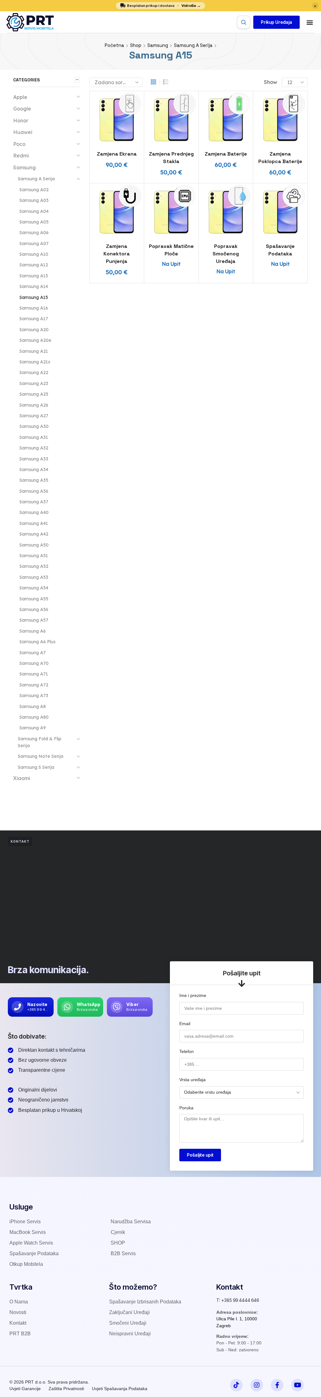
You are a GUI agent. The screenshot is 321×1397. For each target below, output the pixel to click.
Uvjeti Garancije (25, 1388)
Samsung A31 (33, 437)
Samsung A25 (33, 394)
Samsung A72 (33, 685)
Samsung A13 (33, 276)
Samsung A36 (33, 491)
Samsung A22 (33, 372)
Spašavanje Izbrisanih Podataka (145, 1301)
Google (22, 108)
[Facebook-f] (277, 1385)
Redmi (21, 155)
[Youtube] (297, 1385)
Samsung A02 (34, 190)
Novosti (17, 1312)
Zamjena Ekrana (117, 154)
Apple (20, 97)
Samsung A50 (34, 545)
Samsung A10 (33, 254)
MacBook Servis (27, 1232)
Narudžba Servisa (131, 1221)
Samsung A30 (34, 426)
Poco (19, 144)
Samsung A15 (33, 297)
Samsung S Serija (36, 767)
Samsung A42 (33, 534)
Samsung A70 (34, 663)
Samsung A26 (33, 405)
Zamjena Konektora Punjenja (116, 254)
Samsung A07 (34, 243)
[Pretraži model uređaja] (243, 22)
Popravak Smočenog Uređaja (226, 254)
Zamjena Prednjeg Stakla (171, 158)
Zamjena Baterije (226, 154)
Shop (135, 45)
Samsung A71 (33, 674)
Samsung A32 (33, 448)
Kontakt (17, 1323)
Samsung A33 (33, 459)
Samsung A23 (33, 383)
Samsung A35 (33, 480)
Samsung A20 (34, 329)
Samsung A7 (32, 652)
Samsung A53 (33, 577)
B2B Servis (123, 1253)
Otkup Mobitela (26, 1264)
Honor (20, 120)
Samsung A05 (34, 222)
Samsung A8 (32, 706)
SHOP (118, 1242)
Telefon (186, 1051)
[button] (276, 22)
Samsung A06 (34, 232)
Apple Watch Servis (31, 1242)
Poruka (186, 1107)
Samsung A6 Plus (37, 642)
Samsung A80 (34, 717)
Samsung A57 (33, 620)
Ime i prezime (192, 995)
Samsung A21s (34, 362)
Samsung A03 (34, 200)
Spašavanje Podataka (280, 250)
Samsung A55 (33, 599)
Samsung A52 (33, 566)
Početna (114, 45)
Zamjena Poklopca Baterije (280, 158)
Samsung (157, 45)
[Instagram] (256, 1385)
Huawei (22, 132)
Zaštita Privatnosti (66, 1388)
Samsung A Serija (193, 45)
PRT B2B (20, 1333)
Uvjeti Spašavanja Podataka (119, 1388)
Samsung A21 (33, 351)
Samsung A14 (33, 286)
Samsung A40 (34, 512)
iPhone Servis (25, 1221)
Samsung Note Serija (40, 756)
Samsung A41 (33, 523)
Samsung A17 (33, 318)
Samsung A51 (33, 555)
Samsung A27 (33, 416)
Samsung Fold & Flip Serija (39, 742)
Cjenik (118, 1232)
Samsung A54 (33, 588)
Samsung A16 (33, 308)
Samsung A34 (33, 469)
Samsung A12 (33, 265)
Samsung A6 (32, 631)
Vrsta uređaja (192, 1079)
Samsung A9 (32, 728)
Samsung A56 (33, 609)
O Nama (18, 1301)
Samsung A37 (33, 502)
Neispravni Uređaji (130, 1333)
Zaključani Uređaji (129, 1312)
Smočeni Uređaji (127, 1323)
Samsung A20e (35, 340)
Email (184, 1023)
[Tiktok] (236, 1385)
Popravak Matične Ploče (171, 250)
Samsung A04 (34, 211)
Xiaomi (21, 778)
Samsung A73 (33, 695)
